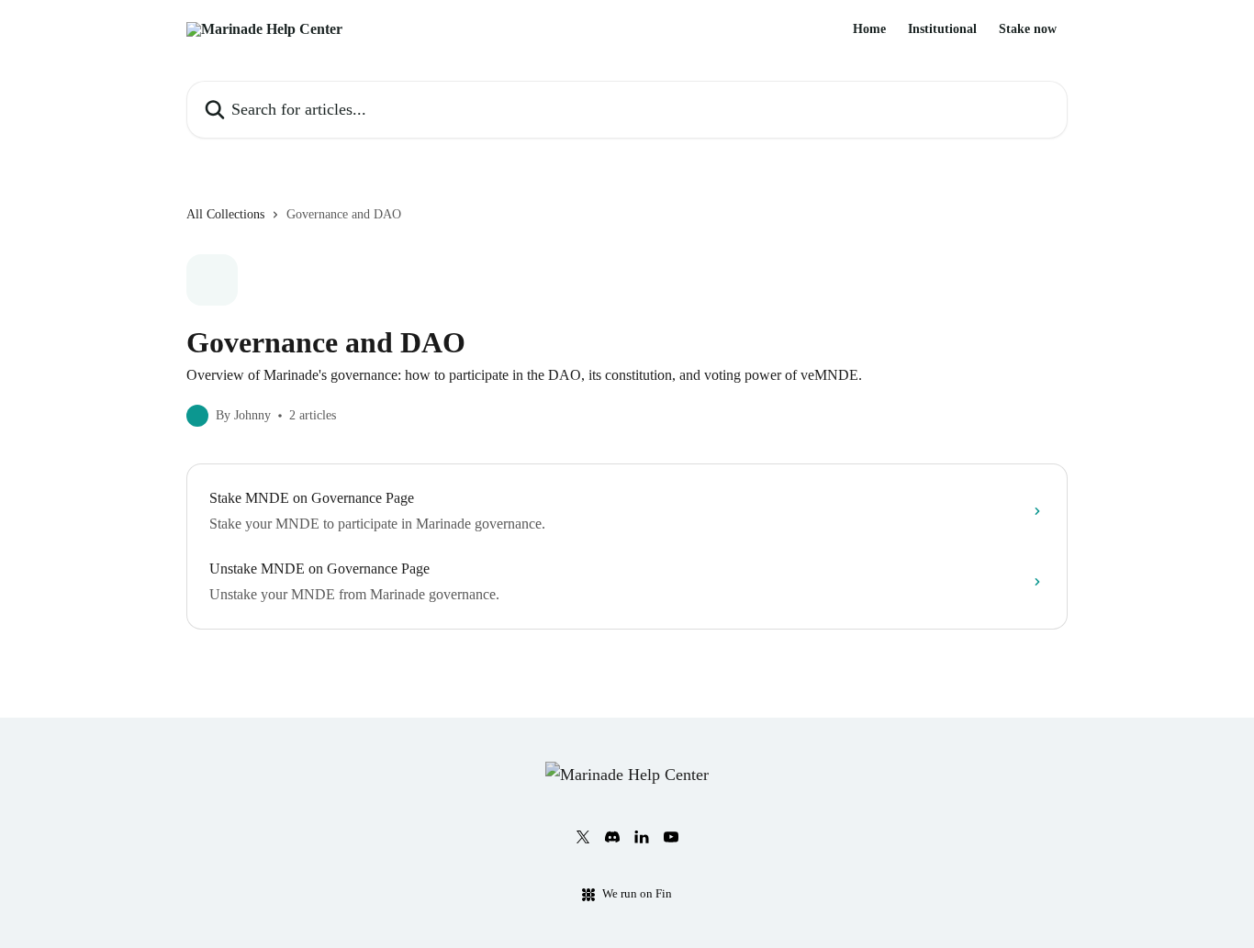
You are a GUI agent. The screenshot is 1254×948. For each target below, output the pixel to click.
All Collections (225, 214)
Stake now (1028, 29)
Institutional (942, 29)
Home (869, 29)
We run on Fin (637, 893)
